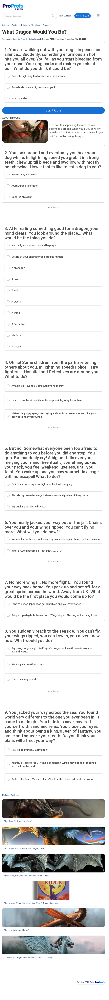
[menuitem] (65, 16)
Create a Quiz (82, 16)
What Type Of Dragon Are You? (18, 821)
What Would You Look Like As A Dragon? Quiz (24, 848)
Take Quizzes (65, 16)
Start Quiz (53, 110)
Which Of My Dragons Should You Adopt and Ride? (26, 876)
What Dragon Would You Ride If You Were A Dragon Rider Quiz (31, 903)
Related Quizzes (10, 795)
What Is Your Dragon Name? (16, 930)
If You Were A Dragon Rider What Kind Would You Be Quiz (29, 957)
